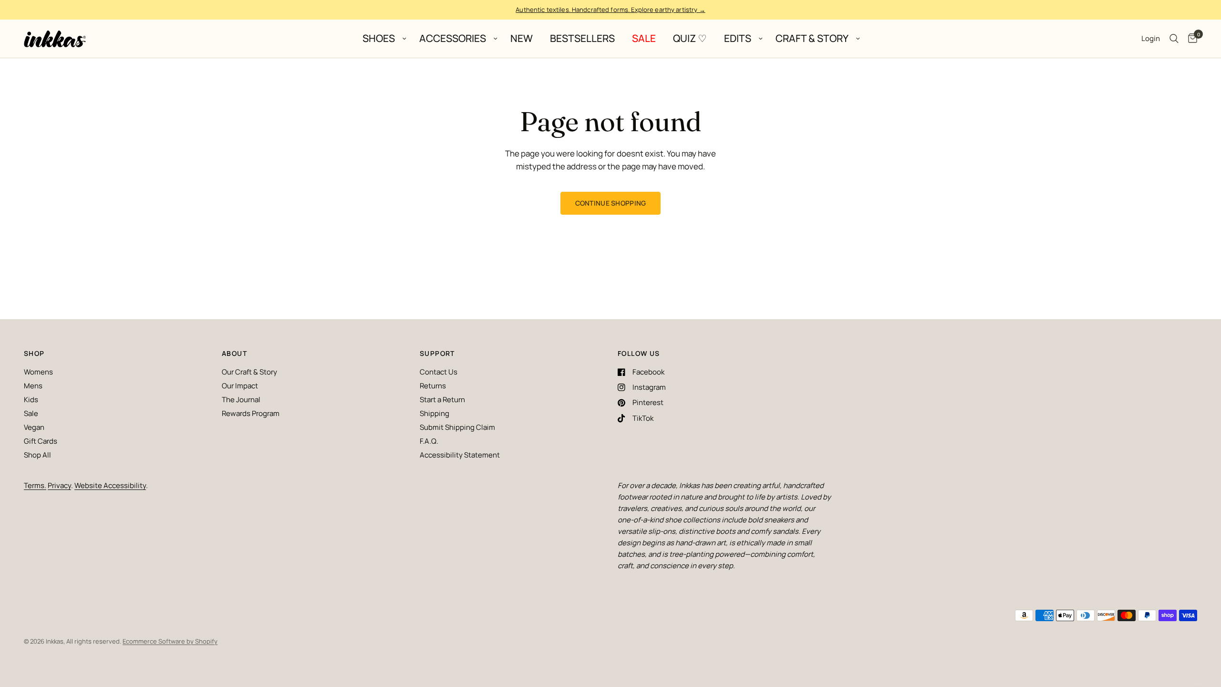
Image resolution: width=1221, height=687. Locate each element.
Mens (33, 386)
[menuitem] (382, 38)
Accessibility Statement (460, 455)
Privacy (59, 485)
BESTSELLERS (582, 38)
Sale (31, 413)
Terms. (35, 485)
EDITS (737, 38)
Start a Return (442, 400)
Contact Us (438, 372)
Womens (38, 372)
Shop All (37, 455)
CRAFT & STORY (812, 38)
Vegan (34, 427)
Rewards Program (250, 413)
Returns (433, 386)
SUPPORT (437, 353)
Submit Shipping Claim (457, 427)
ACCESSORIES (452, 38)
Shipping (434, 413)
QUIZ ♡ (690, 38)
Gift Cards (40, 441)
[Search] (1174, 39)
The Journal (241, 400)
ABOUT (234, 353)
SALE (644, 38)
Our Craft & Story (249, 372)
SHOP (34, 353)
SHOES (378, 38)
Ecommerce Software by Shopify (170, 641)
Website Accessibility (110, 485)
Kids (31, 400)
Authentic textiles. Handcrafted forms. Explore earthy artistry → (610, 9)
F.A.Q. (429, 441)
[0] (1190, 39)
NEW (521, 38)
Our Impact (240, 386)
